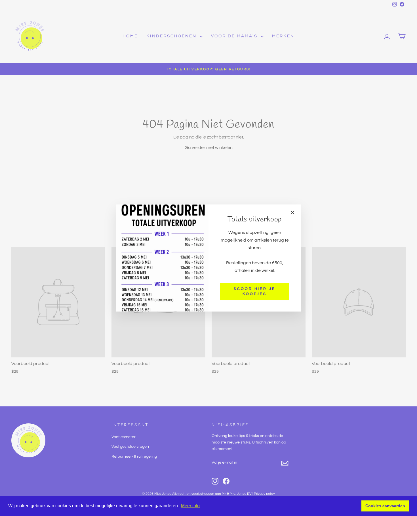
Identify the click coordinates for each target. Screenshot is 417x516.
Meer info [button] (190, 505)
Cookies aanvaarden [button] (385, 506)
